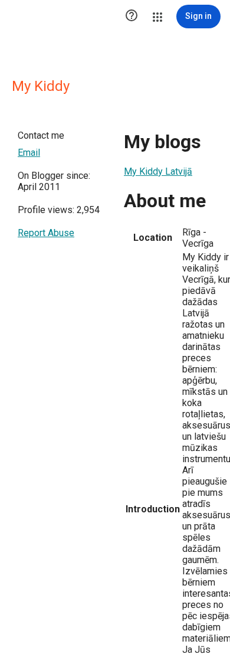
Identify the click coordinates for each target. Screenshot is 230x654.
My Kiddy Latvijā (158, 171)
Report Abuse (46, 232)
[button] (131, 16)
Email (29, 152)
